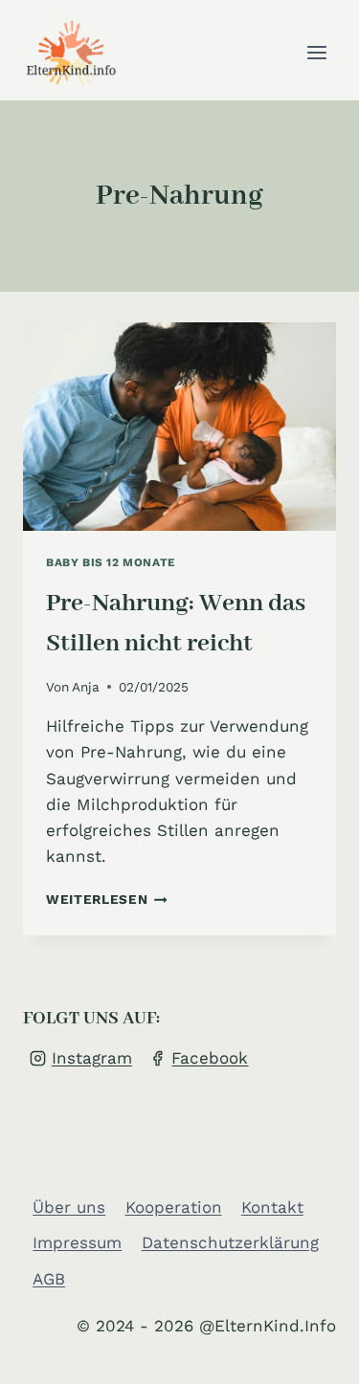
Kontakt (272, 1207)
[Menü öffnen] (316, 52)
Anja (86, 686)
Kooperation (173, 1207)
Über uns (69, 1207)
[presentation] (179, 426)
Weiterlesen (107, 899)
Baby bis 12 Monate (111, 562)
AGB (49, 1278)
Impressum (77, 1242)
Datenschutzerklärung (230, 1242)
